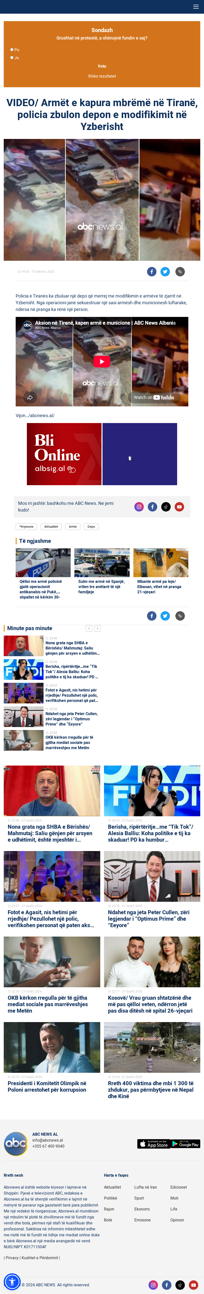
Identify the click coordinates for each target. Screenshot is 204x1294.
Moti (174, 1198)
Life (173, 1209)
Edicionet (178, 1187)
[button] (12, 1282)
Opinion (177, 1220)
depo (91, 526)
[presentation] (90, 629)
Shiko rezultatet (102, 76)
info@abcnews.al (47, 1140)
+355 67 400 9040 (48, 1146)
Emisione (142, 1220)
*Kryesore (26, 526)
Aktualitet (51, 526)
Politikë (110, 1198)
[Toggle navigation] (196, 6)
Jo (16, 58)
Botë (108, 1220)
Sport (139, 1198)
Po (16, 50)
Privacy (12, 1258)
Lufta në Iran (145, 1187)
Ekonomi (142, 1209)
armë (73, 526)
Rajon (109, 1209)
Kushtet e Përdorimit (40, 1258)
